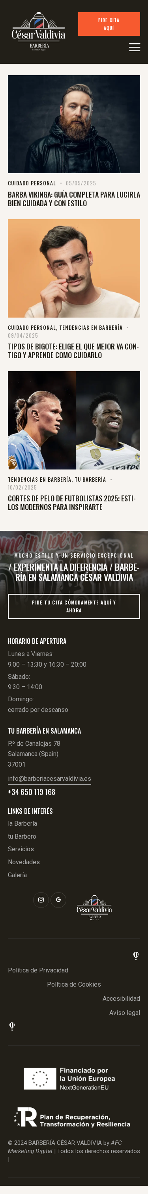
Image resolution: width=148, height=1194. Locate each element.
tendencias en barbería (91, 327)
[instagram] (41, 900)
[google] (58, 900)
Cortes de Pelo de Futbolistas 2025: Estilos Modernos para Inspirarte (72, 502)
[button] (134, 47)
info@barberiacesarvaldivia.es (49, 778)
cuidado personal (32, 183)
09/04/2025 (23, 335)
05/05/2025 (81, 183)
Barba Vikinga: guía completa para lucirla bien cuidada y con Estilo (74, 198)
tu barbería (90, 479)
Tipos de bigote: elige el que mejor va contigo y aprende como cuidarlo (73, 350)
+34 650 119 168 (31, 791)
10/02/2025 (22, 487)
